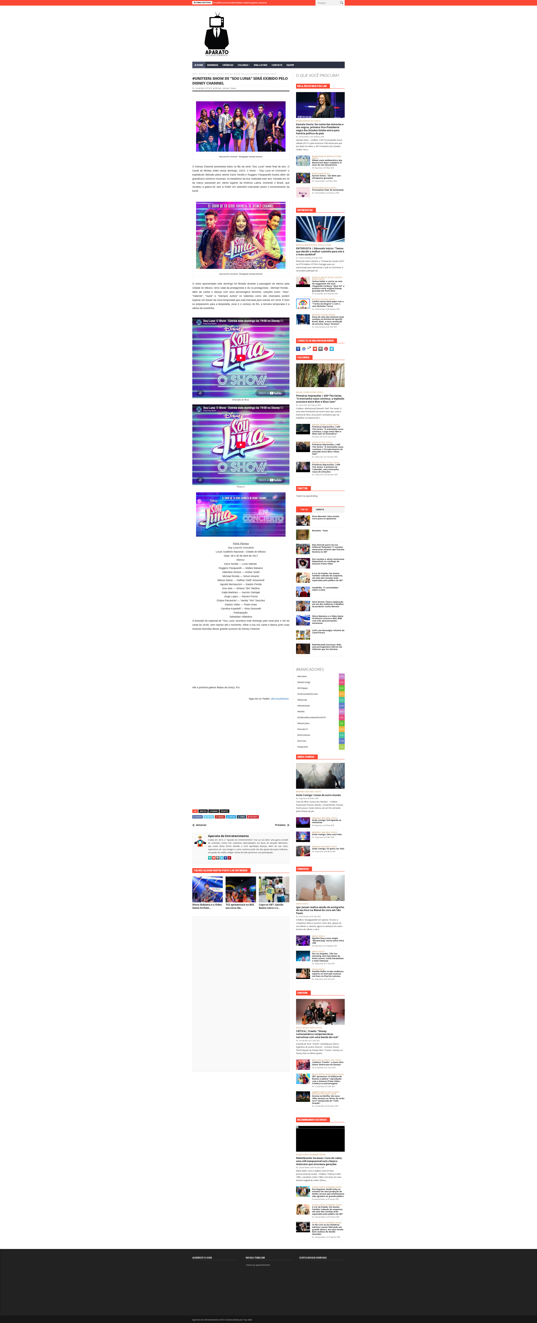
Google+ (221, 817)
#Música (329, 156)
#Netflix (301, 711)
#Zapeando (302, 746)
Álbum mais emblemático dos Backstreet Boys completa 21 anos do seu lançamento (327, 162)
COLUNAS (243, 65)
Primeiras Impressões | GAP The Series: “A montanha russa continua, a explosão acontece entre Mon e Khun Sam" (320, 398)
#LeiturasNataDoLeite (307, 694)
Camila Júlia (303, 405)
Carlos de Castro (320, 309)
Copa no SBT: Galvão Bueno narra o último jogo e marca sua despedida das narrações (223, 2)
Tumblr (242, 817)
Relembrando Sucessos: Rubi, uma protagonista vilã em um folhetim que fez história (327, 647)
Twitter (210, 817)
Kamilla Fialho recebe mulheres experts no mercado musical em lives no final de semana (328, 973)
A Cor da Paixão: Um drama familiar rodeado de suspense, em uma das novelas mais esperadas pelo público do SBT (327, 577)
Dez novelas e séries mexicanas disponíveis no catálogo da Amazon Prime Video (328, 561)
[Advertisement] (240, 657)
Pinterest (254, 817)
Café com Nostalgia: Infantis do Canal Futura (328, 631)
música (338, 156)
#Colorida (299, 392)
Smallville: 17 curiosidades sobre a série (325, 588)
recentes (220, 74)
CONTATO (277, 65)
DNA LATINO (260, 65)
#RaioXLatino (303, 723)
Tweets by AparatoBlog (306, 496)
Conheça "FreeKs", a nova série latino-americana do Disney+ (327, 1063)
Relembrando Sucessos (317, 1155)
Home (194, 74)
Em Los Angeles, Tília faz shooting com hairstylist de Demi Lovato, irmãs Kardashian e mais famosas (328, 957)
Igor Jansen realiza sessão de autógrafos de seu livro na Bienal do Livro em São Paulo (320, 910)
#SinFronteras (303, 735)
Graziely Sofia (199, 88)
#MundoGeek (303, 705)
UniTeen (321, 279)
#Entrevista (300, 245)
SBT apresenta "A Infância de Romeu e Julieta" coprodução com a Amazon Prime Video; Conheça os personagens (327, 1080)
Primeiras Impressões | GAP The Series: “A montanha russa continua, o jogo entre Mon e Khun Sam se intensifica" (327, 430)
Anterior (201, 825)
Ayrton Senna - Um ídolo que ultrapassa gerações (326, 176)
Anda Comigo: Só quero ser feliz (328, 848)
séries (333, 1060)
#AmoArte (302, 676)
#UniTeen (202, 74)
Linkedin (232, 817)
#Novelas (315, 1074)
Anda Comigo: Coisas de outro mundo (318, 795)
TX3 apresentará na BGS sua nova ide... (240, 906)
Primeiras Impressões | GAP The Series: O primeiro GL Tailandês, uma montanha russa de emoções (326, 468)
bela (312, 121)
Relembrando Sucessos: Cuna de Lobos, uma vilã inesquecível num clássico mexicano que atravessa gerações (319, 1161)
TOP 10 (304, 509)
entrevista (321, 245)
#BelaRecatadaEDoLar (303, 121)
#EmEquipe (302, 688)
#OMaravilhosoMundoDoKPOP (311, 717)
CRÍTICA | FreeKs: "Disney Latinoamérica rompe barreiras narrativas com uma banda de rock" (317, 1034)
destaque (314, 245)
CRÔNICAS (227, 65)
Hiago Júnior (319, 168)
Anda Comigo (310, 792)
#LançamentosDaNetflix (320, 1092)
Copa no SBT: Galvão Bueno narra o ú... (271, 906)
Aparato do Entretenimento (228, 836)
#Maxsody (302, 699)
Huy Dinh (247, 1319)
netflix (321, 1094)
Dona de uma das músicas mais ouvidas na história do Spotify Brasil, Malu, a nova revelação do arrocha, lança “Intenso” (328, 320)
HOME (200, 65)
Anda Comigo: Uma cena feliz (327, 834)
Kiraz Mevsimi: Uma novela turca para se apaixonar (325, 517)
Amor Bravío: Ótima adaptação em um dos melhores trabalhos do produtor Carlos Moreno (328, 604)
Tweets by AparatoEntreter (258, 1265)
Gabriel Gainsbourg (305, 258)
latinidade (211, 74)
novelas (328, 1074)
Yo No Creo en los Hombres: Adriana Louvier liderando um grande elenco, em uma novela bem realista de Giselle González (327, 1229)
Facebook (198, 817)
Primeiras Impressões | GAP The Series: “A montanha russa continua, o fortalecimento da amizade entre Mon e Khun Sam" (327, 449)
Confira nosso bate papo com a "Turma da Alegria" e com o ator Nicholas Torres (328, 303)
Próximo (280, 825)
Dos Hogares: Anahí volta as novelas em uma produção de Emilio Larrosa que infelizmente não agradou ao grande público (328, 1193)
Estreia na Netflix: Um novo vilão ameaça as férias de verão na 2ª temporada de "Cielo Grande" (328, 1099)
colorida (306, 392)
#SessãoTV (302, 729)
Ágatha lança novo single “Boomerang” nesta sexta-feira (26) (328, 940)
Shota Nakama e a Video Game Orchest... (207, 906)
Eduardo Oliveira (304, 1167)
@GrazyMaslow (280, 698)
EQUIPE (290, 65)
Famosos (299, 904)
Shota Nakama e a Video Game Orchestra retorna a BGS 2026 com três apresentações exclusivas (327, 619)
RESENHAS (212, 65)
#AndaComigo (303, 682)
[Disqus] (241, 957)
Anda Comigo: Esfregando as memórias (326, 821)
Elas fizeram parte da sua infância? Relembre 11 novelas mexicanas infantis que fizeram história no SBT (328, 548)
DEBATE (320, 509)
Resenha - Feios (320, 530)
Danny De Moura (304, 137)
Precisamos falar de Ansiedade (328, 190)
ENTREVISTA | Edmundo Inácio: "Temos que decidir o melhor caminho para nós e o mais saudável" (320, 251)
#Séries (314, 1060)
